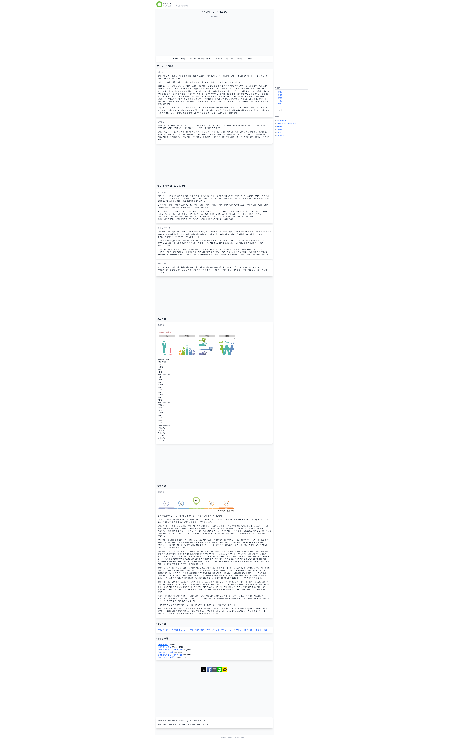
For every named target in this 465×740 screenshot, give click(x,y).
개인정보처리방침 (239, 737)
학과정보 (279, 104)
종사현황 (219, 58)
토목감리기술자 (227, 630)
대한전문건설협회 (164, 647)
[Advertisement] (214, 37)
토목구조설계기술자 (197, 630)
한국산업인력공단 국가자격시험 (170, 654)
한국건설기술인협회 (165, 652)
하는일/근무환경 (179, 58)
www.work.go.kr (184, 720)
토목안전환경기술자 (179, 630)
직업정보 (279, 92)
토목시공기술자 (213, 630)
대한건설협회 (163, 644)
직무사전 (279, 101)
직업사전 (279, 95)
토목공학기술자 (163, 630)
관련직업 (240, 58)
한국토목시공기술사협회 (167, 657)
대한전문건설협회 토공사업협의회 (170, 649)
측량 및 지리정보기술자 (244, 630)
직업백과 (167, 3)
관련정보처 (252, 58)
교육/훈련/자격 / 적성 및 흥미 (200, 58)
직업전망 (229, 58)
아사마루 (229, 737)
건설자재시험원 (262, 630)
